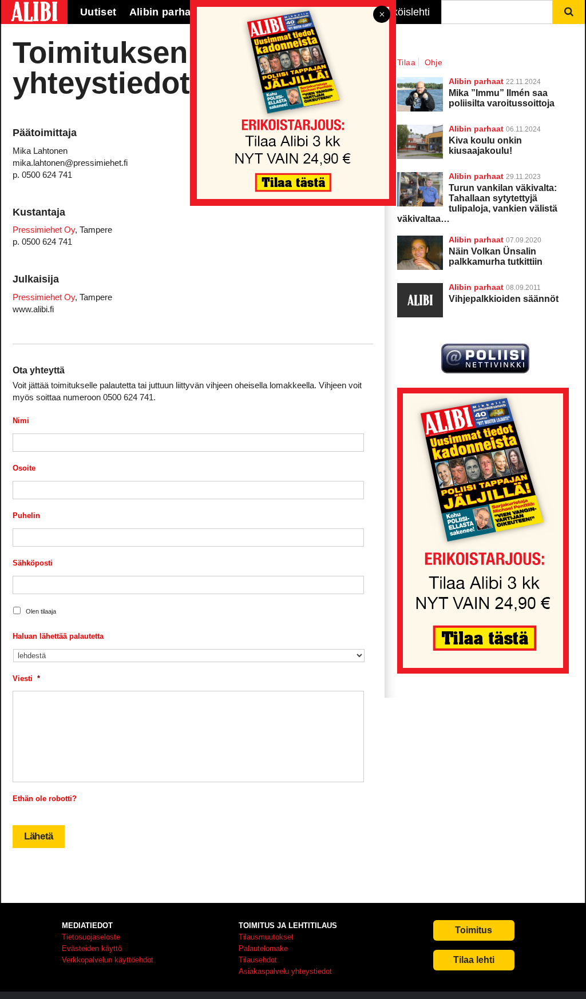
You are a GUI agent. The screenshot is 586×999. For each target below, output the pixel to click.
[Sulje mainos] (381, 15)
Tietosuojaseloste (91, 937)
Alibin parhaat (476, 239)
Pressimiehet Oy (44, 229)
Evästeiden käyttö (92, 948)
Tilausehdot (258, 960)
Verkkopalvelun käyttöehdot (107, 960)
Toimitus (473, 930)
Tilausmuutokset (266, 937)
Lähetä (38, 836)
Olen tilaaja (41, 611)
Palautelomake (263, 948)
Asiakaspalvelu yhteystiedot (285, 971)
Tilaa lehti (473, 960)
